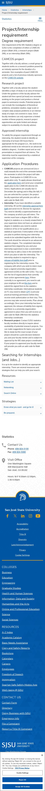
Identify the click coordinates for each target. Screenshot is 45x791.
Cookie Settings (22, 555)
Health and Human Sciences (17, 593)
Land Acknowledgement (22, 544)
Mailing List (9, 382)
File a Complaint (11, 723)
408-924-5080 (19, 451)
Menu (40, 20)
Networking (9, 387)
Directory (7, 708)
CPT (28, 292)
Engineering (8, 583)
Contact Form (9, 702)
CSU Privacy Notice (22, 768)
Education (7, 577)
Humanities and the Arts (15, 604)
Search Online (10, 393)
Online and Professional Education (21, 609)
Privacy (22, 550)
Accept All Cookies (22, 786)
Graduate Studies (11, 588)
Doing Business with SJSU (16, 713)
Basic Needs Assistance (15, 642)
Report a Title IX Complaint (17, 729)
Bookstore (7, 653)
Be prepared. (9, 413)
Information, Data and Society (18, 598)
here (27, 278)
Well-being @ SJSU (12, 690)
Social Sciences (10, 619)
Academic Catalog (12, 637)
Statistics (15, 10)
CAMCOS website (15, 78)
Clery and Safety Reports (16, 648)
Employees (8, 669)
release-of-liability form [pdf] (16, 260)
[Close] (42, 755)
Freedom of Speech (12, 674)
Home (4, 10)
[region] (22, 771)
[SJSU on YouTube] (38, 516)
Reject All (22, 780)
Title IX (22, 534)
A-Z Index (7, 632)
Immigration (8, 679)
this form (28, 283)
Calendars (7, 658)
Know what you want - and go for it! (18, 407)
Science (6, 614)
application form (14, 183)
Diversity (22, 539)
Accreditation (22, 529)
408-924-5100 (22, 448)
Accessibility (22, 524)
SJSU (9, 2)
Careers (6, 663)
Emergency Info (10, 718)
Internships (27, 10)
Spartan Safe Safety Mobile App (19, 684)
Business (7, 572)
